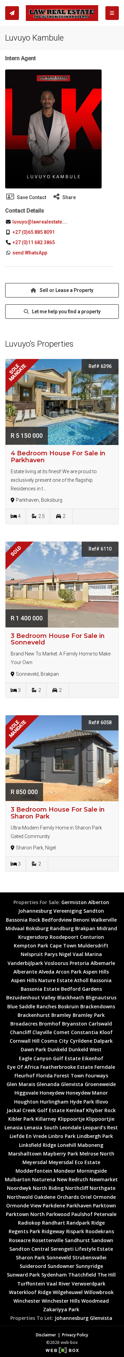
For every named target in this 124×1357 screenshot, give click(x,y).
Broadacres (24, 1023)
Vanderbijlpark (25, 963)
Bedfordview (57, 919)
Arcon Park (69, 971)
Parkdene (54, 1205)
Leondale (70, 1127)
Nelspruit (32, 954)
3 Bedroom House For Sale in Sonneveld (58, 639)
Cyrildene (81, 1041)
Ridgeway (53, 1231)
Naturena (43, 1179)
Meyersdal (34, 1162)
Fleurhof (24, 1075)
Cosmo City (55, 1041)
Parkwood (58, 1214)
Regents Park (24, 1231)
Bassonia (101, 980)
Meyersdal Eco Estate (74, 1162)
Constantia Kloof (92, 1032)
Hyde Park (82, 1101)
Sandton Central (29, 1249)
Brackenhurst (34, 1015)
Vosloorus (56, 963)
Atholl (81, 980)
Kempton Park (31, 945)
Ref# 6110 (100, 549)
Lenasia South (41, 1127)
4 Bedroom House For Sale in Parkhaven (58, 456)
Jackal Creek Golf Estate (36, 1110)
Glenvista (72, 1084)
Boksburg (37, 928)
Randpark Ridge (85, 1222)
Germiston (74, 902)
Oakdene (44, 1197)
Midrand (107, 928)
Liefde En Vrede (28, 1136)
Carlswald (100, 1023)
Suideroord (33, 1266)
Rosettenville (47, 1240)
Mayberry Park (60, 1153)
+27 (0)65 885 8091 (33, 232)
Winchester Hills (61, 1301)
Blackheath (70, 997)
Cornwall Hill (25, 1041)
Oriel (86, 1197)
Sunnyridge (89, 1266)
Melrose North (97, 1153)
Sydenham (54, 1274)
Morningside (92, 1171)
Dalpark (103, 1041)
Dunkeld (57, 1049)
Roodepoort (64, 937)
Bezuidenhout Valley (31, 997)
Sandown (102, 1240)
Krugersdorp (33, 937)
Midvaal (15, 928)
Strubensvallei (89, 1257)
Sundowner (61, 1266)
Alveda (46, 971)
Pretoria (79, 963)
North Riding (48, 1188)
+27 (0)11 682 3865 (33, 242)
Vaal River (58, 1283)
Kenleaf (75, 1110)
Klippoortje (71, 1119)
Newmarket (104, 1179)
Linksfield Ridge (37, 1145)
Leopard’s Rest (100, 1127)
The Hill (106, 1274)
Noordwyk (19, 1188)
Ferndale (104, 1067)
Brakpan (85, 928)
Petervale (105, 1214)
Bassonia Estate (40, 989)
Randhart (53, 1222)
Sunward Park (23, 1274)
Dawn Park (33, 1049)
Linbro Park (61, 1136)
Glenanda (48, 1084)
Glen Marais (21, 1084)
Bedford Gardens (81, 989)
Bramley (61, 1015)
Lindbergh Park (95, 1136)
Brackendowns (97, 1006)
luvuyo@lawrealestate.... (39, 222)
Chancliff (20, 1032)
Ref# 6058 (100, 722)
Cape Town (63, 945)
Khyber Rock (101, 1110)
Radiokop (29, 1222)
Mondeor (64, 1171)
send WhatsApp (29, 253)
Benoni (81, 919)
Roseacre (20, 1240)
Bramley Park (89, 1015)
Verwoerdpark (88, 1283)
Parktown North (25, 1214)
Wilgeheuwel (68, 1292)
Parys (51, 954)
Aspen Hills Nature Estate (42, 980)
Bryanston (74, 1023)
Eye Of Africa (23, 1067)
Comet (61, 1032)
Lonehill (67, 1145)
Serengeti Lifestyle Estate (82, 1249)
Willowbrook (99, 1292)
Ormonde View (23, 1205)
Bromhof (50, 1023)
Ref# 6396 (100, 366)
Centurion (92, 937)
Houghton (26, 1101)
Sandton (93, 911)
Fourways (96, 1075)
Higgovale (26, 1092)
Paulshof (82, 1214)
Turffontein (31, 1283)
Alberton (98, 902)
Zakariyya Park (61, 1309)
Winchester (26, 1301)
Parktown (104, 1205)
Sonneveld (58, 1257)
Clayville (42, 1032)
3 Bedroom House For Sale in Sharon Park (58, 813)
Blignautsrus (101, 997)
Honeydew (52, 1092)
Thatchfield (82, 1274)
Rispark (75, 1231)
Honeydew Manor (87, 1092)
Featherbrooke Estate (66, 1067)
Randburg (62, 928)
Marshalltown (25, 1153)
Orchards (68, 1197)
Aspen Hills (96, 971)
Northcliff (76, 1188)
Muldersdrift (93, 945)
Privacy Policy (75, 1334)
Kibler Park (21, 1119)
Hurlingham (54, 1101)
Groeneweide (100, 1084)
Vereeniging (67, 911)
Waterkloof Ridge (30, 1292)
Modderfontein (34, 1171)
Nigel (65, 954)
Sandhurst (77, 1240)
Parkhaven (79, 1205)
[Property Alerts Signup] (12, 13)
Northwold (20, 1197)
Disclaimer (46, 1334)
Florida (44, 1075)
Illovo (101, 1101)
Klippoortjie (100, 1119)
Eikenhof (92, 1058)
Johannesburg (35, 911)
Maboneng (90, 1145)
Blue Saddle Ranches (31, 1006)
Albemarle (103, 963)
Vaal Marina (87, 954)
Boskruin (68, 1006)
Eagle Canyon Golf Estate (50, 1058)
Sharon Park (30, 1257)
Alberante (25, 971)
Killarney (45, 1119)
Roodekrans (99, 1231)
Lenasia (13, 1127)
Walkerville (104, 919)
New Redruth (72, 1179)
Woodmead (95, 1301)
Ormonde (104, 1197)
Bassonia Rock (23, 919)
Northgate (102, 1188)
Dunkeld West (85, 1049)
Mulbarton (18, 1179)
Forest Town (69, 1075)
